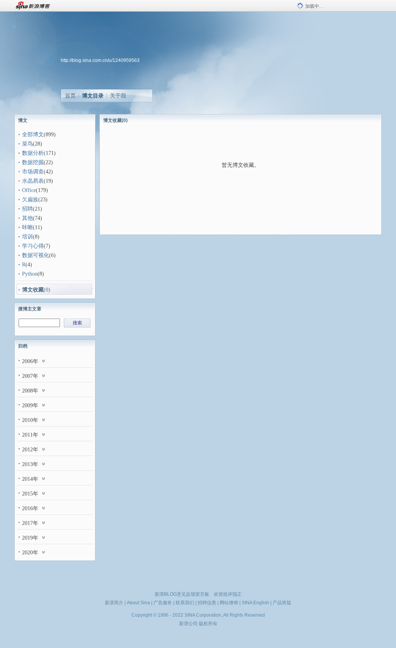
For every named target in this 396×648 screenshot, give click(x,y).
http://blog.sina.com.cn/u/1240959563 (100, 60)
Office (29, 190)
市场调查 (33, 172)
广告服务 (163, 602)
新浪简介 (114, 602)
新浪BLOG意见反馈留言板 (182, 594)
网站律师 (229, 602)
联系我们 (185, 602)
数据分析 (33, 153)
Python (30, 274)
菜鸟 (27, 144)
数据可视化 (35, 255)
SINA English (255, 602)
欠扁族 (30, 199)
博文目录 (93, 96)
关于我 (118, 96)
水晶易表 (33, 181)
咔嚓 (27, 227)
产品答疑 (282, 602)
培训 (27, 237)
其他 (27, 218)
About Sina (138, 602)
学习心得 (33, 246)
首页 (70, 96)
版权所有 (208, 623)
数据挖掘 (33, 162)
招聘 (27, 209)
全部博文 (33, 134)
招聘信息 (207, 602)
